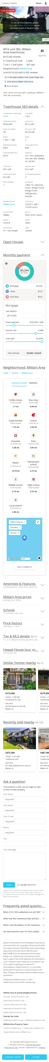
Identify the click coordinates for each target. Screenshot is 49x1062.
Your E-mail (8, 816)
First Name (8, 794)
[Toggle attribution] (39, 558)
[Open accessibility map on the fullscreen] (38, 522)
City (5, 838)
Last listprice (11, 311)
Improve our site (11, 1047)
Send (9, 885)
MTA (5, 116)
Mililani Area (25, 68)
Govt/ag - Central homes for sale (16, 997)
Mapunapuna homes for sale (15, 1008)
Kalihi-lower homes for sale (14, 1000)
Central (14, 372)
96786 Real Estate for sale (13, 1020)
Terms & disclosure (33, 1045)
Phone (6, 827)
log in (11, 25)
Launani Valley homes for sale (15, 1004)
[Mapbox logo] (13, 558)
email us (42, 1047)
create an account (25, 25)
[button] (17, 522)
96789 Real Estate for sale (35, 1020)
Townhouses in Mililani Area (34, 1028)
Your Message (9, 849)
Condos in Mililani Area (12, 1028)
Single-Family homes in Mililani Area (17, 1032)
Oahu (5, 372)
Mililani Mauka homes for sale (15, 1012)
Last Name (8, 805)
